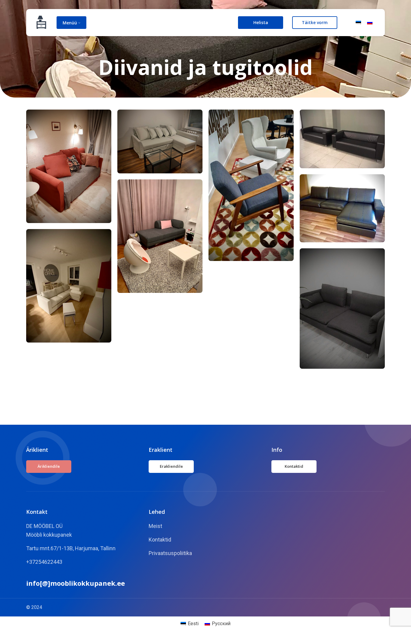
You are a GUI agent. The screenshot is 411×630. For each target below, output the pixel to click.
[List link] (205, 526)
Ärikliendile (49, 466)
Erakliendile (171, 466)
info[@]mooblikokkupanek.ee (75, 583)
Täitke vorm (315, 22)
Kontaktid (294, 466)
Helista (260, 22)
